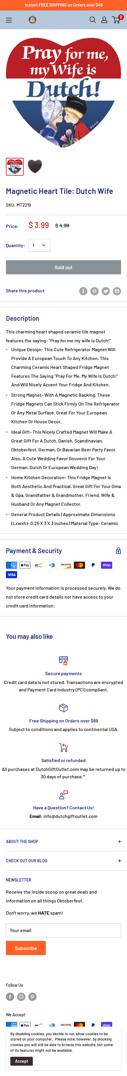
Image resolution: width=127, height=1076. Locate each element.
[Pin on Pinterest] (94, 290)
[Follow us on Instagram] (21, 996)
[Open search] (92, 20)
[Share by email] (117, 290)
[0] (116, 19)
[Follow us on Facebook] (10, 996)
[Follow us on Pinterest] (32, 996)
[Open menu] (9, 20)
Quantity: (15, 245)
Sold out (63, 267)
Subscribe (26, 948)
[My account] (104, 20)
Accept (21, 1061)
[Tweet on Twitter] (106, 290)
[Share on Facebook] (83, 290)
